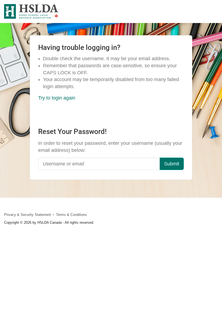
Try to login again (56, 98)
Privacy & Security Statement (27, 215)
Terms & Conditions (71, 215)
